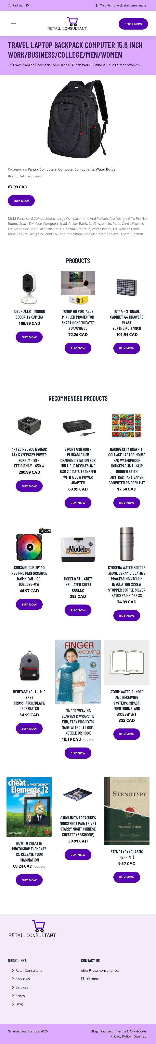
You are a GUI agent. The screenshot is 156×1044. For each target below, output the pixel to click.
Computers (48, 169)
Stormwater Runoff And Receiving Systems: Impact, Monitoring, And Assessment (126, 702)
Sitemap (140, 1036)
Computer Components (76, 169)
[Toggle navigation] (13, 23)
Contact (107, 1031)
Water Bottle (105, 169)
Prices (20, 996)
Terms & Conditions (131, 1031)
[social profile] (27, 5)
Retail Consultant (29, 970)
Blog (19, 1004)
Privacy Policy (120, 1036)
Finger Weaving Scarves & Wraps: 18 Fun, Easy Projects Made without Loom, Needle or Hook (78, 721)
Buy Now (21, 201)
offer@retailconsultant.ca (130, 5)
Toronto (105, 5)
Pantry (33, 169)
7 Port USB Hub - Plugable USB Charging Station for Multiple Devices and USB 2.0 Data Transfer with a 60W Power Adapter (78, 466)
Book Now (133, 24)
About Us (23, 979)
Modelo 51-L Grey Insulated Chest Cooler (78, 584)
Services (22, 987)
